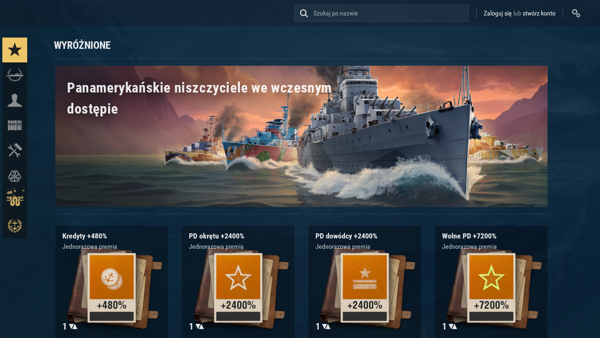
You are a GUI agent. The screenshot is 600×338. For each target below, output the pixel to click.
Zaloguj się (498, 13)
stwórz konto (539, 13)
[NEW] (14, 50)
